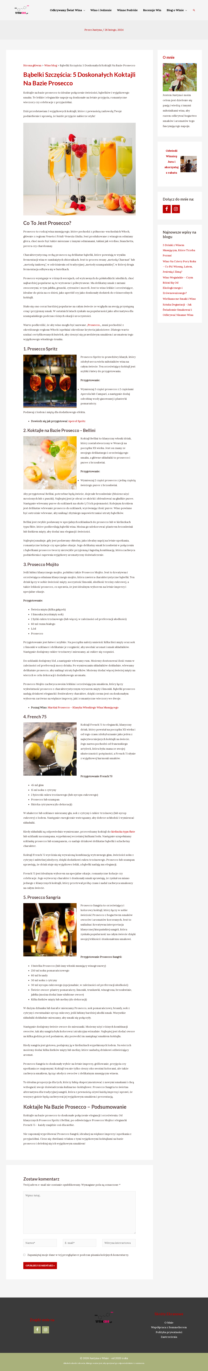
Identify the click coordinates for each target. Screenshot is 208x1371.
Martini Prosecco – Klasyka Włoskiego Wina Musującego (83, 707)
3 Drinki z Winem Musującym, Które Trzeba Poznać (179, 250)
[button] (194, 10)
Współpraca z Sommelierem (169, 1327)
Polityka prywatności (169, 1332)
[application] (83, 10)
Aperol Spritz (77, 421)
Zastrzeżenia (169, 1337)
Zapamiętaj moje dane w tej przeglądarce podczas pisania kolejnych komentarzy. (78, 1255)
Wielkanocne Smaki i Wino (179, 298)
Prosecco (94, 325)
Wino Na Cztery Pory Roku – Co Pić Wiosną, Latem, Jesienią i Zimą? (179, 266)
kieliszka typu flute (123, 831)
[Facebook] (167, 209)
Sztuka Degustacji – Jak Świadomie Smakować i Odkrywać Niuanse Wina (178, 310)
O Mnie (168, 1322)
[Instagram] (176, 209)
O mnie (169, 57)
